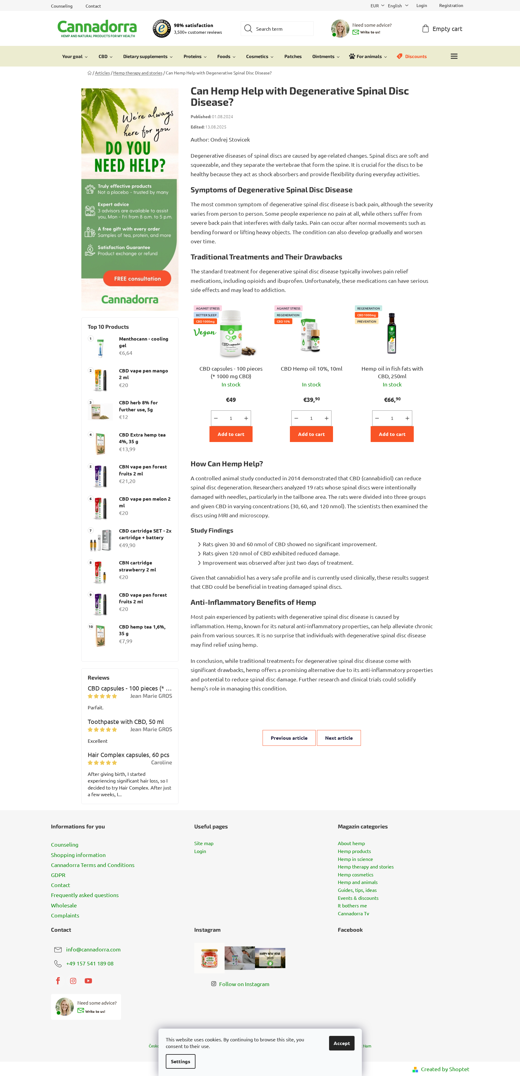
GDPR (58, 875)
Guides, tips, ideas (357, 890)
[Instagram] (73, 981)
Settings (180, 1061)
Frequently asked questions (85, 895)
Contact (93, 6)
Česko (154, 1045)
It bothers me (352, 905)
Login (200, 851)
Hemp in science (355, 859)
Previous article (289, 738)
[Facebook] (58, 981)
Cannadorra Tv (353, 913)
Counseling (62, 6)
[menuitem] (75, 56)
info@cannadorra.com (93, 949)
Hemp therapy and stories (366, 866)
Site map (203, 843)
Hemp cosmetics (355, 874)
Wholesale (64, 905)
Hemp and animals (358, 882)
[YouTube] (88, 981)
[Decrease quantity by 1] (215, 418)
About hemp (351, 843)
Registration (451, 5)
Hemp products (354, 851)
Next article (339, 738)
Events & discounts (358, 898)
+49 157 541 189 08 (90, 963)
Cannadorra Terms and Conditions (92, 865)
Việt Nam (363, 1045)
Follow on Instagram (244, 984)
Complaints (65, 915)
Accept (342, 1043)
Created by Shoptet (445, 1069)
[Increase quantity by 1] (246, 418)
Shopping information (78, 855)
